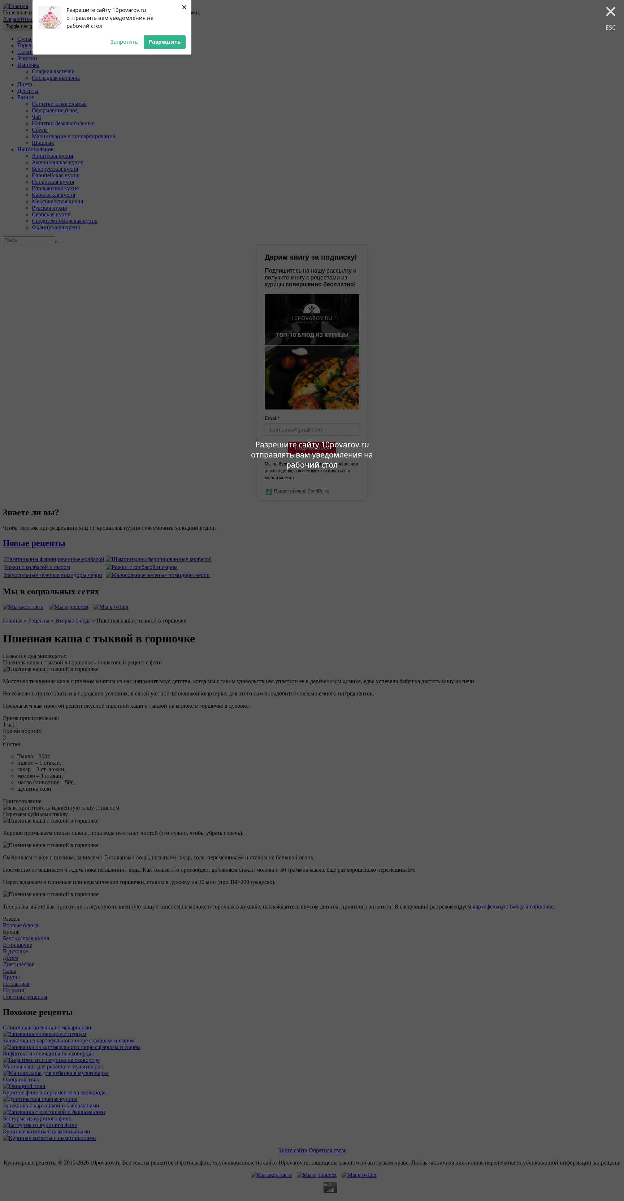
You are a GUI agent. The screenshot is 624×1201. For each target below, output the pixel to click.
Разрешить (165, 41)
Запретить (124, 41)
